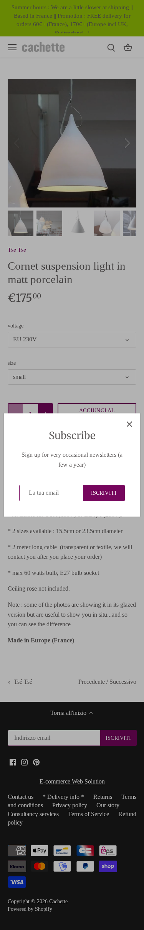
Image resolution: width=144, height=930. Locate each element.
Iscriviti (103, 493)
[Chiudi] (129, 424)
